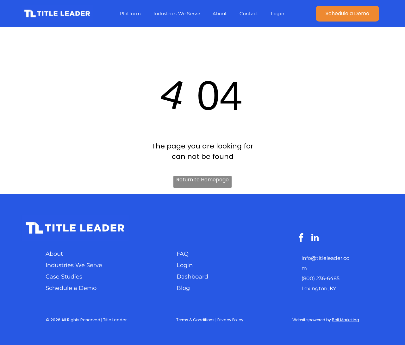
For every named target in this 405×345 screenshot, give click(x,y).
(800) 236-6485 (321, 278)
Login (185, 265)
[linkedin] (315, 238)
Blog (183, 288)
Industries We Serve (74, 265)
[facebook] (301, 238)
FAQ (183, 253)
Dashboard (192, 276)
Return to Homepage (202, 179)
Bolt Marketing (345, 320)
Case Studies (64, 276)
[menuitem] (130, 13)
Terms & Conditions (195, 320)
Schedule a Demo (71, 288)
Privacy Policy (230, 320)
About (54, 253)
